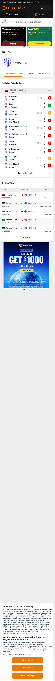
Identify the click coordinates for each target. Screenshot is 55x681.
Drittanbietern (24, 633)
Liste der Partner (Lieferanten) (16, 654)
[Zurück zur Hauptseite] (15, 8)
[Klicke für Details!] (26, 99)
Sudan (9, 53)
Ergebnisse (44, 75)
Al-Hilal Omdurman (36, 196)
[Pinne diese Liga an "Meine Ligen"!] (25, 92)
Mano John (11, 196)
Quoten (30, 75)
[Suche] (42, 8)
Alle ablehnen (27, 668)
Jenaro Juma (11, 204)
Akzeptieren (27, 660)
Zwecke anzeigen (27, 676)
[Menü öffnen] (48, 8)
